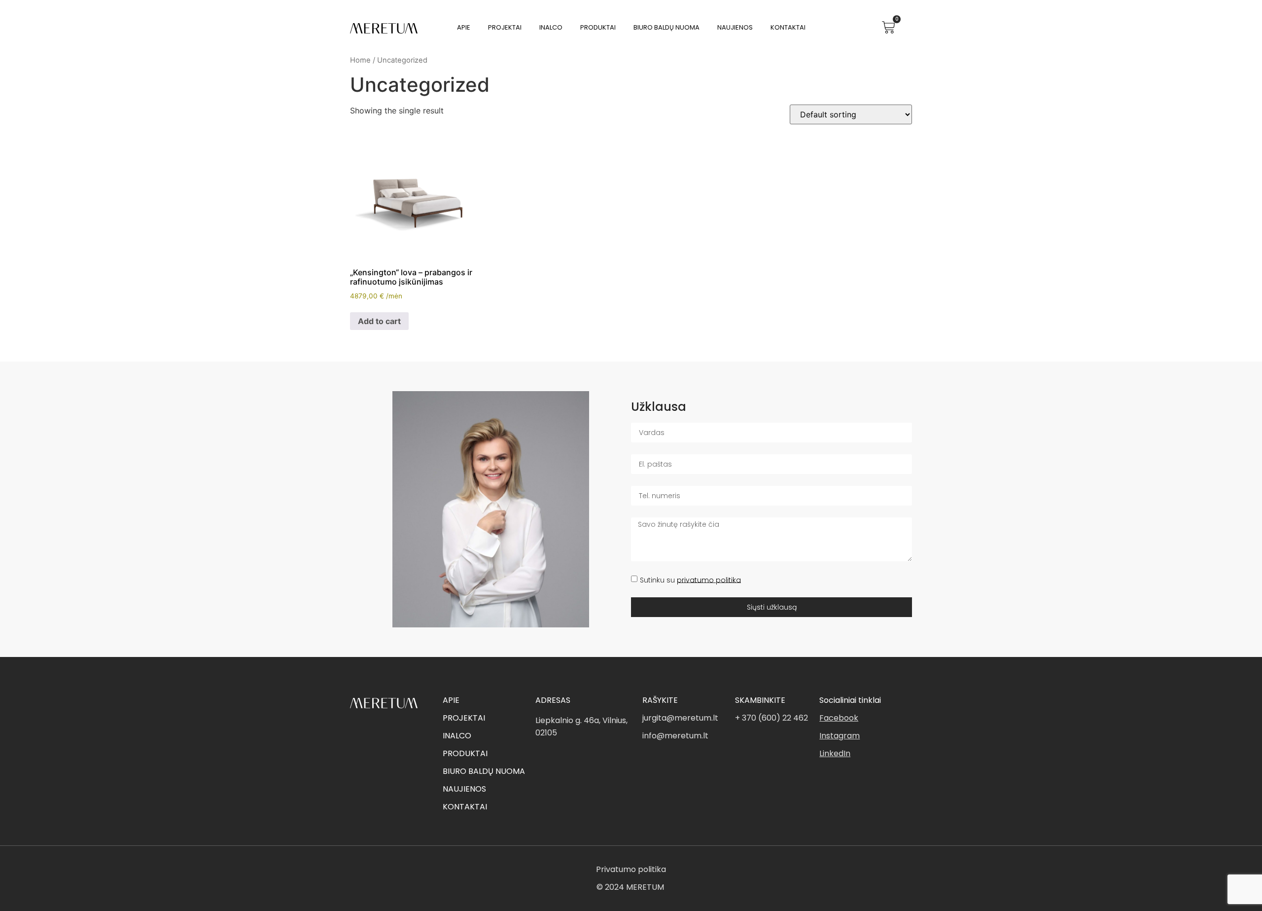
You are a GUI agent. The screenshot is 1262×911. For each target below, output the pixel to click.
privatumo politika (709, 579)
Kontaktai (788, 27)
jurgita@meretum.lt (680, 718)
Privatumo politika (631, 869)
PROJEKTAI (464, 718)
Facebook (838, 718)
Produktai (598, 27)
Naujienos (735, 27)
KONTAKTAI (465, 806)
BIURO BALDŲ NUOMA (484, 771)
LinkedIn (834, 753)
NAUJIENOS (464, 789)
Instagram (839, 735)
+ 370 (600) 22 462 (771, 718)
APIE (451, 700)
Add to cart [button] (379, 321)
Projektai (505, 27)
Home (360, 60)
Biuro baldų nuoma (666, 27)
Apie (463, 27)
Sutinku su (690, 579)
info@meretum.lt (675, 735)
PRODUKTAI (465, 753)
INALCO (457, 735)
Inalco (550, 27)
